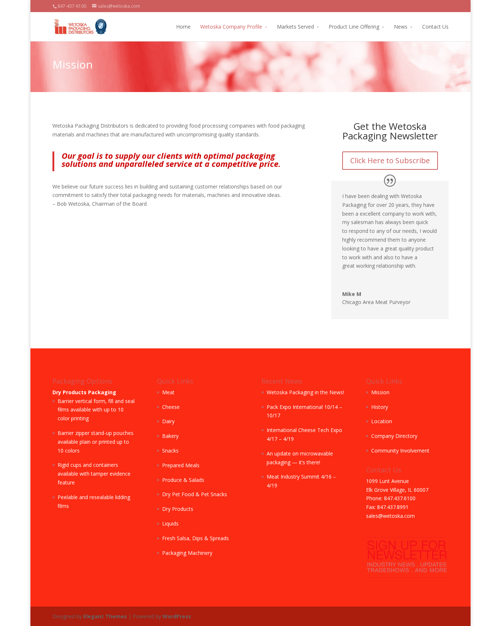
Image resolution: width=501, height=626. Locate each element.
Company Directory (394, 435)
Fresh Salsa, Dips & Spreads (195, 538)
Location (381, 421)
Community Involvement (400, 450)
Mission (380, 392)
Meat (168, 392)
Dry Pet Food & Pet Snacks (194, 494)
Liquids (170, 523)
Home (183, 26)
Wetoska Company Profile (231, 26)
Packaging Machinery (187, 552)
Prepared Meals (181, 465)
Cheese (171, 406)
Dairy (168, 421)
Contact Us (435, 26)
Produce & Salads (183, 479)
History (379, 406)
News (400, 26)
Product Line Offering (354, 26)
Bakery (170, 435)
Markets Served (295, 26)
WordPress (176, 616)
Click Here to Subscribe (390, 160)
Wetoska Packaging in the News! (305, 392)
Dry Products (177, 508)
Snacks (170, 450)
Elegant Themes (105, 616)
